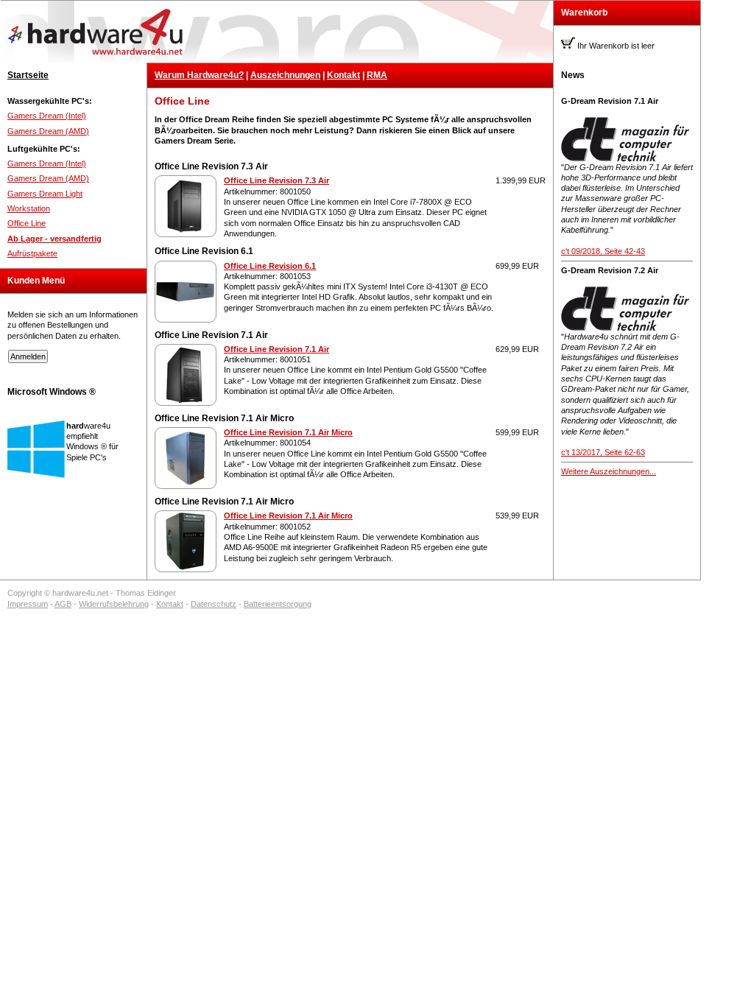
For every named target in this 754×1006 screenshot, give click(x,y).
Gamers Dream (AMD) (48, 131)
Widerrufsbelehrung (114, 603)
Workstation (28, 208)
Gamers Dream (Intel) (46, 115)
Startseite (28, 75)
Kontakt (343, 75)
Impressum (27, 603)
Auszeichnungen (285, 75)
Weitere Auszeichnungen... (608, 471)
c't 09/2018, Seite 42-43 (603, 251)
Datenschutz (213, 603)
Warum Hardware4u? (199, 75)
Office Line (26, 223)
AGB (62, 603)
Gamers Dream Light (44, 193)
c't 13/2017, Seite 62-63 (603, 452)
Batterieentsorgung (277, 603)
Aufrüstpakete (32, 253)
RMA (377, 75)
